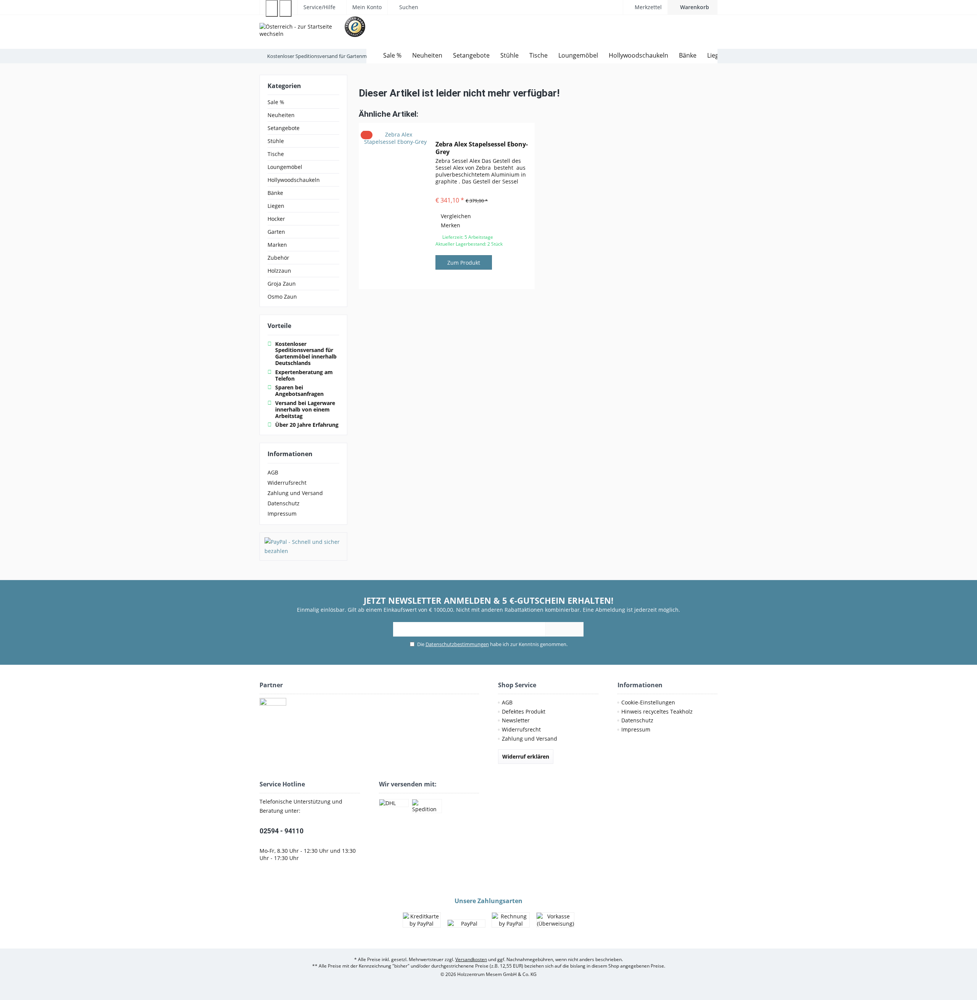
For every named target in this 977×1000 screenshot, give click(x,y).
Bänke (275, 192)
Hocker (276, 218)
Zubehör (278, 257)
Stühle (276, 141)
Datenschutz (284, 503)
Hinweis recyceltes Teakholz (657, 711)
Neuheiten (281, 115)
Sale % (276, 102)
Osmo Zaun (282, 296)
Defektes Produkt (523, 711)
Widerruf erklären (525, 756)
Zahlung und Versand (295, 493)
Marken (277, 244)
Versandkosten (471, 959)
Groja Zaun (282, 283)
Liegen (276, 205)
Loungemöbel (285, 166)
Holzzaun (279, 270)
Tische (276, 154)
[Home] (372, 55)
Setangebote (284, 128)
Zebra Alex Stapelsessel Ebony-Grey (481, 148)
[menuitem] (692, 7)
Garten (276, 231)
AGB (273, 472)
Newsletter (516, 720)
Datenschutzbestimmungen (457, 644)
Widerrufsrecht (287, 482)
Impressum (282, 513)
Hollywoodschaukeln (294, 179)
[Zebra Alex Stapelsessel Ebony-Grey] (395, 206)
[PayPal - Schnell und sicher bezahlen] (303, 546)
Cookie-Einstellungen (648, 702)
